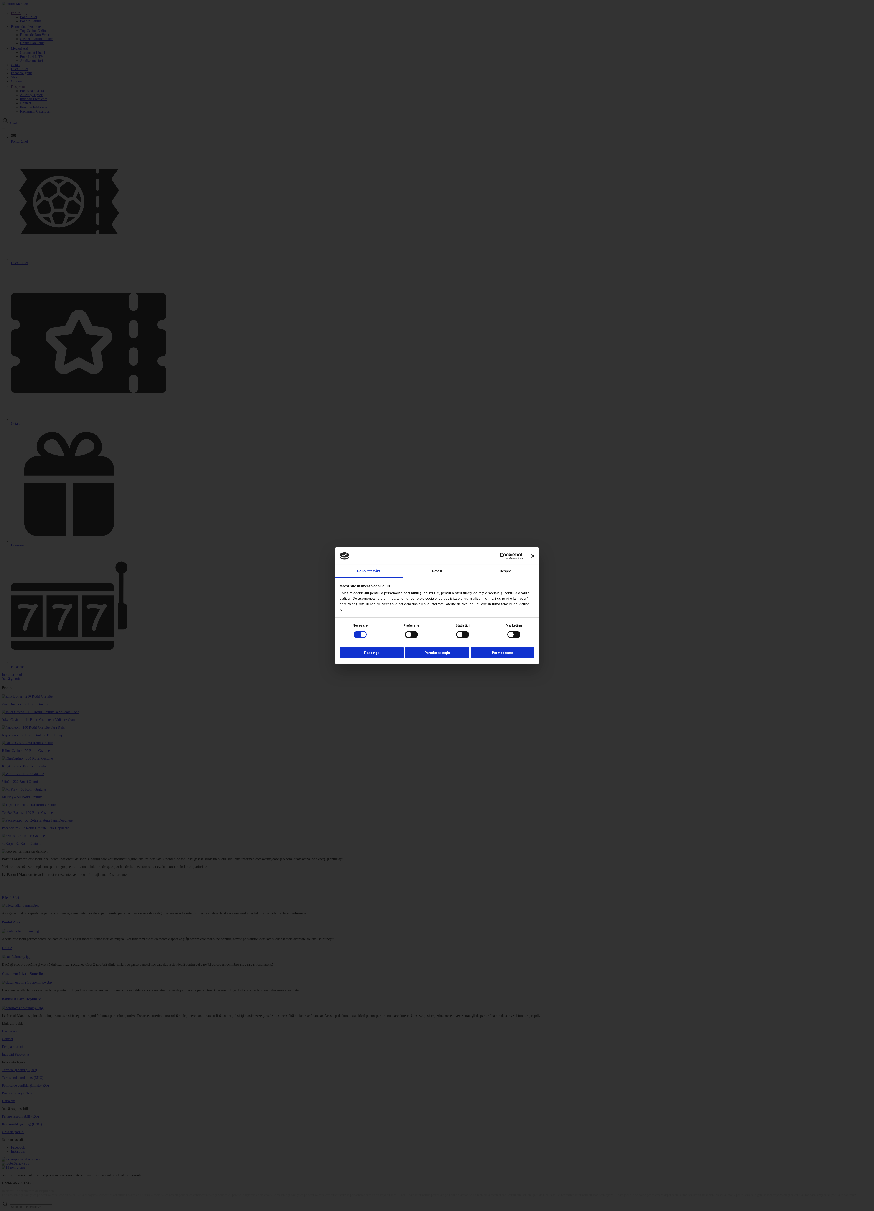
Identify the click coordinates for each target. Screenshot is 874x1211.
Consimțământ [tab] (368, 571)
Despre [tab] (505, 571)
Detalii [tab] (437, 571)
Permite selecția (437, 653)
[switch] (411, 634)
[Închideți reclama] (532, 556)
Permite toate (502, 653)
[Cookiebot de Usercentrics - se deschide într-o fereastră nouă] (503, 556)
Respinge (371, 653)
